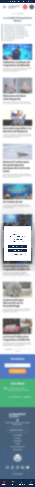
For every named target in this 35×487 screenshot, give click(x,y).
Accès (31, 484)
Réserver (4, 484)
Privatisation (12, 1)
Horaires (22, 484)
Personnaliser (17, 255)
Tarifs (13, 484)
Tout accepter (17, 247)
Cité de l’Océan (27, 1)
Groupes (3, 1)
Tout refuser (17, 251)
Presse (20, 1)
